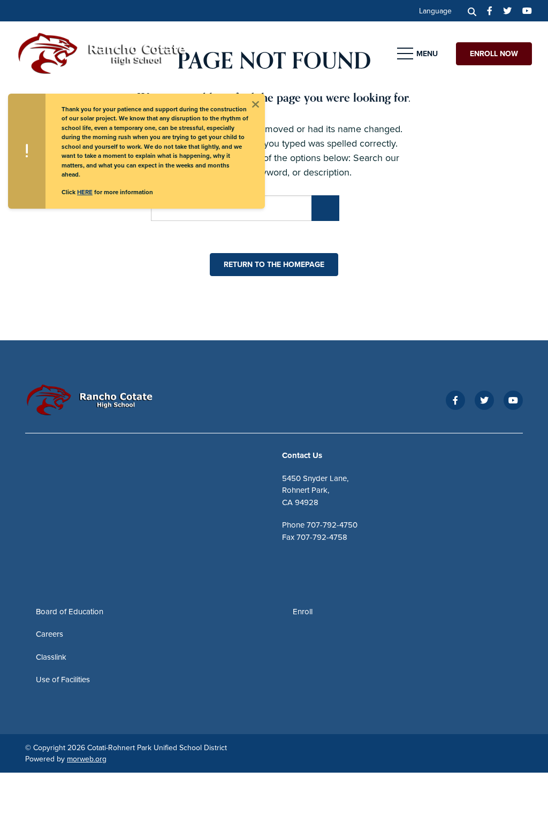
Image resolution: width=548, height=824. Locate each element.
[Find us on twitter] (507, 10)
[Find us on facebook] (489, 10)
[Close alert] (255, 103)
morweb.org (86, 758)
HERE (85, 191)
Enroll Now (494, 53)
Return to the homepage (274, 264)
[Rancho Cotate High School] (109, 52)
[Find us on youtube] (527, 10)
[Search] (472, 10)
